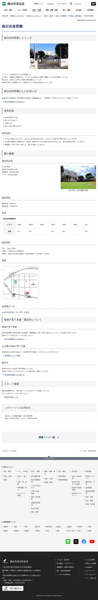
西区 (58, 531)
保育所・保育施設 (75, 16)
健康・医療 (48, 482)
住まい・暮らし (22, 477)
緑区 (79, 531)
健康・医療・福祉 (49, 473)
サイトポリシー (90, 574)
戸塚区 (37, 531)
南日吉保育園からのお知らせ (15, 102)
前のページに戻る (10, 451)
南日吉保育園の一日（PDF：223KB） (17, 312)
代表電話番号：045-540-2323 (14, 583)
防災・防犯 (7, 471)
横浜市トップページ (17, 16)
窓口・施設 (62, 471)
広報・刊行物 (90, 504)
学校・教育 (35, 512)
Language (88, 567)
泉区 (26, 527)
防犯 (5, 480)
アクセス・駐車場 (63, 560)
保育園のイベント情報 (12, 355)
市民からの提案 (90, 563)
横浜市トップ (38, 3)
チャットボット (62, 3)
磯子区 (37, 527)
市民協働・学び (22, 489)
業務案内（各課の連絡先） (66, 567)
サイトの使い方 (90, 578)
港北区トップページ (34, 16)
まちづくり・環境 (22, 494)
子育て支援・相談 (35, 492)
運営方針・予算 (90, 483)
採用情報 (89, 487)
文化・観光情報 (76, 477)
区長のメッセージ (90, 477)
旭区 (15, 527)
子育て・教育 (48, 16)
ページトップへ (49, 458)
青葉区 (5, 527)
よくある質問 (90, 560)
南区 (89, 531)
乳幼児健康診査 (35, 481)
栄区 (89, 527)
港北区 (80, 527)
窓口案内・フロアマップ (65, 563)
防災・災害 (7, 476)
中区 (47, 531)
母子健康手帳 (35, 476)
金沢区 (58, 527)
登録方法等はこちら (11, 397)
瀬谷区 (5, 531)
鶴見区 (27, 531)
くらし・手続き (22, 471)
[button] (49, 437)
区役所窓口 (62, 476)
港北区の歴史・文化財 (76, 483)
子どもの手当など (35, 486)
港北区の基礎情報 (76, 489)
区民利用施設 (63, 480)
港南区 (69, 527)
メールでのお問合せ (64, 574)
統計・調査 (89, 500)
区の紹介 (75, 471)
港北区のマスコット (76, 494)
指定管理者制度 (90, 492)
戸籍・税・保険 (22, 483)
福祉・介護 (48, 478)
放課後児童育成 (35, 504)
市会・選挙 (89, 497)
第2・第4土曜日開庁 (64, 571)
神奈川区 (49, 527)
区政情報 (88, 471)
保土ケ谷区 (71, 531)
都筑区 (16, 531)
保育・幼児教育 (61, 16)
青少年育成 (35, 508)
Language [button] (50, 3)
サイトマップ (90, 571)
